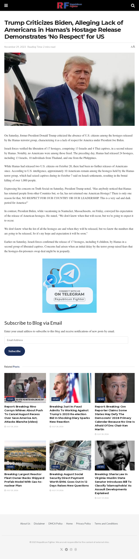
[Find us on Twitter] (61, 550)
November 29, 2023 (15, 46)
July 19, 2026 (57, 490)
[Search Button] (133, 5)
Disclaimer (39, 523)
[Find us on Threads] (75, 550)
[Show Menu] (6, 5)
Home (69, 523)
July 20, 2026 (12, 490)
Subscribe (15, 351)
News (10, 399)
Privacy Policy (83, 523)
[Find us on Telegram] (66, 550)
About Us (25, 523)
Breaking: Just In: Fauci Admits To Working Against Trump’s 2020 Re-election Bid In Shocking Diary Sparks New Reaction (70, 414)
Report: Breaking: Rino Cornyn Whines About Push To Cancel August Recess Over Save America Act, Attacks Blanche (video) (23, 414)
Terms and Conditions (106, 523)
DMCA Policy (56, 523)
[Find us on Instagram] (71, 550)
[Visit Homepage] (69, 5)
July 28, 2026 (12, 426)
